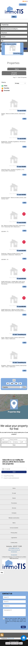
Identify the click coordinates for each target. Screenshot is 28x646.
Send (14, 472)
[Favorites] (14, 88)
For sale (14, 493)
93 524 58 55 (14, 552)
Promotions (14, 503)
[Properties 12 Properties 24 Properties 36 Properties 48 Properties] (12, 387)
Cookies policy (14, 542)
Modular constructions (14, 517)
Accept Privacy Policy (9, 475)
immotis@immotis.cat (14, 548)
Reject (20, 643)
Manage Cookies (14, 643)
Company (14, 513)
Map (2, 572)
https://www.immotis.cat (14, 550)
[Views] (14, 86)
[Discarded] (14, 91)
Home (14, 488)
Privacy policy (14, 532)
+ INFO (24, 118)
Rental (14, 498)
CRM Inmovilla (10, 638)
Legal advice (14, 537)
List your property (14, 73)
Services (14, 508)
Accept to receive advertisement (11, 478)
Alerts (17, 69)
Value (14, 445)
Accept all (8, 643)
